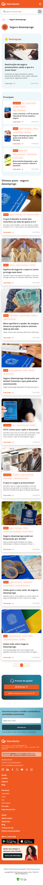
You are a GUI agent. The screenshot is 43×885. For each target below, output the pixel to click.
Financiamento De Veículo (21, 478)
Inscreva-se (21, 727)
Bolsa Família (23, 151)
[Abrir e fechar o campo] (4, 11)
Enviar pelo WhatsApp (13, 855)
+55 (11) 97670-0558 (14, 762)
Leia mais (8, 83)
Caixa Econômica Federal (22, 586)
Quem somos (7, 818)
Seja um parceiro (8, 809)
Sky (3, 800)
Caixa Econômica (18, 132)
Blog (3, 785)
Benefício (16, 107)
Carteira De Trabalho (33, 214)
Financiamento (8, 478)
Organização (16, 103)
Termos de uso (7, 828)
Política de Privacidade (18, 869)
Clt (24, 214)
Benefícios (28, 132)
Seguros (15, 128)
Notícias (15, 150)
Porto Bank (6, 803)
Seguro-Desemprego (19, 110)
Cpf (23, 103)
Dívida (4, 775)
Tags (3, 19)
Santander (5, 793)
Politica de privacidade (11, 831)
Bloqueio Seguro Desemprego (12, 531)
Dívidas (6, 370)
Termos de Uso (35, 869)
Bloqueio (23, 107)
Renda (5, 636)
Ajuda (4, 815)
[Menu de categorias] (39, 12)
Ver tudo (5, 806)
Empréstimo (16, 475)
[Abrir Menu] (40, 4)
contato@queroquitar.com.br (20, 693)
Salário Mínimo (14, 315)
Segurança (6, 821)
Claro (4, 797)
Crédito (5, 778)
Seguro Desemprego (19, 154)
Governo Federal (31, 103)
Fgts (14, 425)
